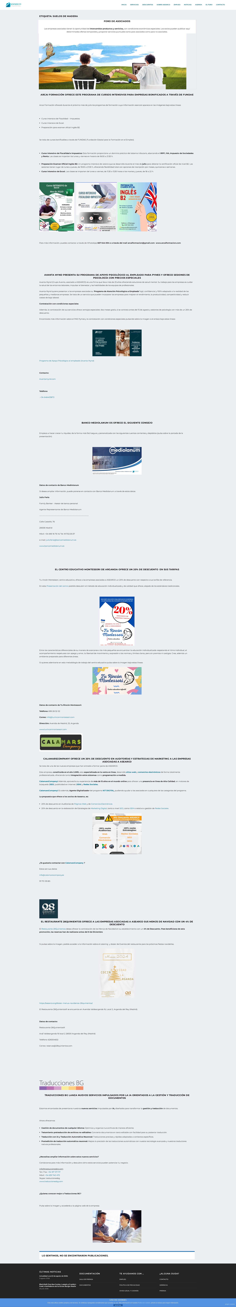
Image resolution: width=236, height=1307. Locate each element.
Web (84, 804)
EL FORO (209, 5)
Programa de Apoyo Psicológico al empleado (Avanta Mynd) (66, 361)
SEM (132, 808)
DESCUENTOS (147, 5)
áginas (78, 804)
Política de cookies (144, 1303)
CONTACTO (220, 5)
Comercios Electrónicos (101, 804)
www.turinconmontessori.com (53, 729)
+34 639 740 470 (52, 1175)
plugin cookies (230, 1304)
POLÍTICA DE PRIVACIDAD (129, 1285)
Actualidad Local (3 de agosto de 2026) (53, 1276)
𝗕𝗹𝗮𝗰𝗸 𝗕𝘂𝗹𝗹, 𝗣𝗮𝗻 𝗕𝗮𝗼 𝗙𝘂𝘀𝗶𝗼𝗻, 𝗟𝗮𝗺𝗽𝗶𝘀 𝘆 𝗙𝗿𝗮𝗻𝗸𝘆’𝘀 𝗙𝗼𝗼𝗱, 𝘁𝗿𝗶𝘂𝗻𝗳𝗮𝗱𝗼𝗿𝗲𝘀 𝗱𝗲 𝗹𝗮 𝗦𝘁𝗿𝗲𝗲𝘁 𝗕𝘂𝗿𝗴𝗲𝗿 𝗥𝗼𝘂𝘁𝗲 (57, 1285)
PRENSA (163, 1291)
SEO (121, 808)
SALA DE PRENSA (86, 1279)
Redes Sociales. (90, 784)
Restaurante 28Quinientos (54, 929)
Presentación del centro (57, 586)
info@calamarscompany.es (51, 875)
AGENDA (198, 5)
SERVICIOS (134, 5)
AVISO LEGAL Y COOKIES (129, 1291)
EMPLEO (177, 5)
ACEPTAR (118, 1305)
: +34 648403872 (46, 397)
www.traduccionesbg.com (51, 1181)
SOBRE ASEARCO (163, 5)
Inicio (123, 5)
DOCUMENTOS (85, 1285)
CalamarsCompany (74, 863)
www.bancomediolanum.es (51, 546)
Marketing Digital (99, 808)
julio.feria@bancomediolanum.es (61, 540)
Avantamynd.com (47, 379)
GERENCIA (164, 1285)
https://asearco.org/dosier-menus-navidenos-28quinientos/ (66, 1003)
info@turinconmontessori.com (60, 717)
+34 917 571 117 (54, 1172)
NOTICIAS (188, 5)
